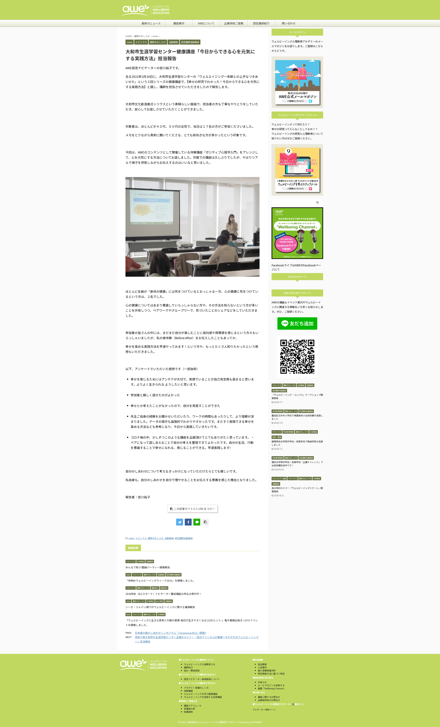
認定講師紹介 (261, 23)
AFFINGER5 (256, 722)
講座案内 (178, 23)
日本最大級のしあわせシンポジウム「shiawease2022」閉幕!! (170, 633)
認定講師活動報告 (184, 538)
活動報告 (169, 538)
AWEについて (206, 23)
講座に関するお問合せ (269, 697)
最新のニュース (151, 23)
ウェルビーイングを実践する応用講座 (203, 697)
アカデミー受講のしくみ (196, 687)
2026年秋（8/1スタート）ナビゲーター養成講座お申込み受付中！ (163, 594)
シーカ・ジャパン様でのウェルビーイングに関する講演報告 (160, 607)
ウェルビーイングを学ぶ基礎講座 (200, 694)
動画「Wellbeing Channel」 (271, 688)
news (131, 538)
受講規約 (188, 711)
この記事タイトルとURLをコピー (194, 509)
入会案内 (262, 667)
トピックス (141, 538)
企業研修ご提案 (233, 23)
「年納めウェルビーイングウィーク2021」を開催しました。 (160, 580)
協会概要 (262, 664)
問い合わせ (289, 23)
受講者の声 (189, 708)
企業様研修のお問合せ (269, 700)
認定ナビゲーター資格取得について (202, 679)
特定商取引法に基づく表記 (271, 673)
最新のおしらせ (155, 538)
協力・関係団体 (192, 670)
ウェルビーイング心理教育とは (199, 664)
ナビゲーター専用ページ (264, 709)
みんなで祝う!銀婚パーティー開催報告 (147, 567)
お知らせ (262, 682)
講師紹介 (188, 667)
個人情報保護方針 (267, 670)
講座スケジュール (193, 705)
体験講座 (188, 690)
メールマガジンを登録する (271, 685)
